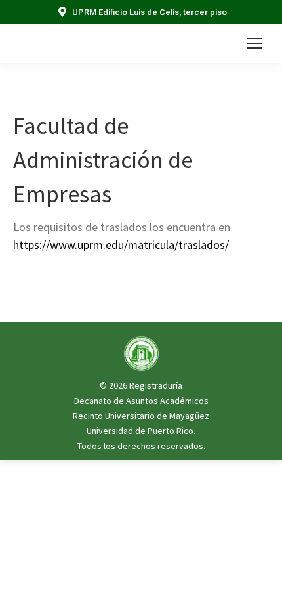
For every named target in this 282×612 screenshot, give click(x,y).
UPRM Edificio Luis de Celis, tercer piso (149, 12)
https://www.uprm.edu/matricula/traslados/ (121, 244)
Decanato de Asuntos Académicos (141, 400)
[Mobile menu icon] (254, 43)
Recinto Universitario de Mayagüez (141, 416)
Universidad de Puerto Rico (140, 431)
